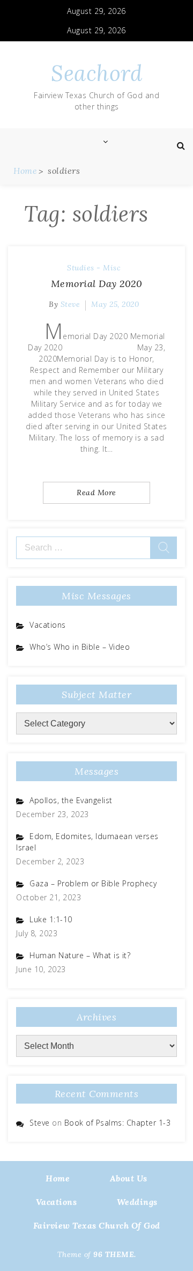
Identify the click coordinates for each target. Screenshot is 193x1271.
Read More (96, 492)
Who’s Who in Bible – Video (79, 647)
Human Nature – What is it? (79, 955)
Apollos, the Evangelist (71, 800)
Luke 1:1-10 (50, 919)
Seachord (96, 73)
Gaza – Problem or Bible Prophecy (93, 883)
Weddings (137, 1201)
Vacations (47, 625)
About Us (128, 1178)
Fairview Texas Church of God (96, 1225)
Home (58, 1178)
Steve (70, 304)
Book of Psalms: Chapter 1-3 (117, 1123)
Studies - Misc (94, 268)
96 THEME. (114, 1254)
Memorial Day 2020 (97, 283)
